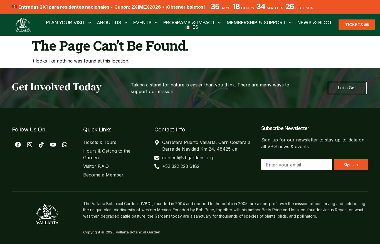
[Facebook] (18, 145)
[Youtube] (53, 145)
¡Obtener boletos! (185, 7)
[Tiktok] (41, 145)
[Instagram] (29, 145)
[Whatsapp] (64, 145)
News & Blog (314, 22)
